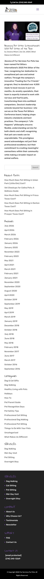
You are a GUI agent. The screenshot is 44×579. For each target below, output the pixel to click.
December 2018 (11, 325)
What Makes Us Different (16, 437)
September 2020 (12, 286)
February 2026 (11, 239)
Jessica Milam (12, 52)
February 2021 (11, 273)
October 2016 (10, 364)
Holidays (8, 393)
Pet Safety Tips (11, 411)
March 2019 (9, 317)
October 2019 (10, 299)
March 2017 (9, 360)
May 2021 (8, 260)
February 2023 (11, 256)
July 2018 (9, 334)
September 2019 (12, 304)
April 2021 (9, 265)
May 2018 (8, 343)
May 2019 (8, 308)
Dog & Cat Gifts (11, 380)
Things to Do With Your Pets (17, 428)
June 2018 (9, 338)
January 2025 (11, 247)
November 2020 (12, 282)
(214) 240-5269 (12, 558)
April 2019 (9, 312)
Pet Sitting (9, 457)
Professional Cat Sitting (15, 415)
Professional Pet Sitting (15, 424)
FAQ (8, 538)
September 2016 (12, 369)
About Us (10, 511)
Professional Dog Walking (16, 419)
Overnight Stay (11, 461)
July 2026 (9, 226)
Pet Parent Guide (12, 402)
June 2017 (9, 356)
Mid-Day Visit (10, 453)
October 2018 (10, 330)
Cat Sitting (11, 485)
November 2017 (11, 351)
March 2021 (9, 269)
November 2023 (11, 252)
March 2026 (10, 234)
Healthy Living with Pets (15, 389)
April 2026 (9, 230)
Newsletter (11, 524)
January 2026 (11, 243)
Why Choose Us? (14, 516)
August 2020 (10, 291)
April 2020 (9, 295)
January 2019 (10, 321)
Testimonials (12, 520)
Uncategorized (11, 432)
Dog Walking (10, 385)
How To (7, 398)
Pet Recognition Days (14, 406)
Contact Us (11, 542)
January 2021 (10, 278)
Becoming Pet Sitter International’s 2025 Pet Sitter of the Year (22, 47)
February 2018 (11, 347)
